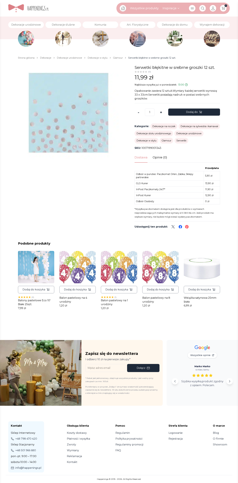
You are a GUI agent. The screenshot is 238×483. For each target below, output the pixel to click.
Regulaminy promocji (129, 444)
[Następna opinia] (229, 381)
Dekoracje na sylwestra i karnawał (199, 126)
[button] (36, 289)
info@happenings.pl (28, 467)
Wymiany (73, 450)
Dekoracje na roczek (163, 126)
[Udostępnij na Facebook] (180, 227)
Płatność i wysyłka (78, 438)
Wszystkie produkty (144, 8)
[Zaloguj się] (213, 8)
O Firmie (218, 438)
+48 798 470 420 (26, 438)
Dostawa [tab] (141, 157)
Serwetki (181, 140)
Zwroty (71, 444)
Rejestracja (176, 438)
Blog (216, 432)
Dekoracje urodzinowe (189, 133)
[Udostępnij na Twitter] (173, 227)
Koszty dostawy (77, 432)
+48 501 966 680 (25, 450)
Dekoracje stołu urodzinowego (153, 133)
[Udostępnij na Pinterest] (187, 227)
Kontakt (72, 462)
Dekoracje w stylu (146, 140)
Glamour (166, 140)
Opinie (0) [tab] (160, 157)
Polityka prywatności (128, 438)
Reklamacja (74, 456)
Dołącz (141, 367)
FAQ (118, 450)
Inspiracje (169, 8)
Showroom (220, 444)
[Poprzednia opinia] (175, 381)
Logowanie (176, 432)
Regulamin (122, 432)
